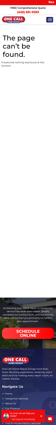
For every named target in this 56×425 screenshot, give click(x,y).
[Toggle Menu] (50, 19)
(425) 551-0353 (28, 12)
